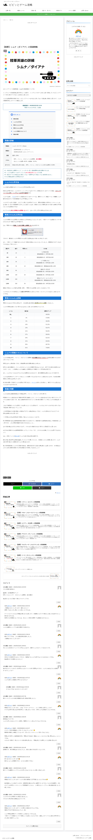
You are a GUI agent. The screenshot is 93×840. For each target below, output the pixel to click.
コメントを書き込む (32, 826)
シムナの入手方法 (17, 122)
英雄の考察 (15, 134)
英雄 (5, 477)
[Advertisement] (32, 34)
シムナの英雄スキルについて (20, 131)
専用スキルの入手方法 (18, 125)
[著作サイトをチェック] (76, 51)
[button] (41, 488)
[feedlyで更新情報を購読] (78, 51)
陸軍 (10, 477)
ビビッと (9, 605)
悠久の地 (17, 436)
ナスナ (14, 196)
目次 (14, 114)
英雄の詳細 (15, 118)
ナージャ (34, 382)
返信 (59, 602)
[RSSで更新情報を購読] (81, 51)
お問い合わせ (76, 835)
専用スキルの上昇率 (18, 128)
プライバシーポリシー (86, 835)
